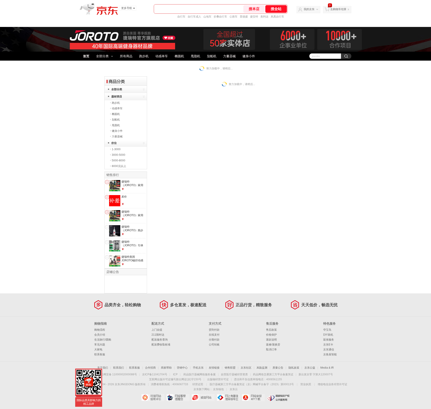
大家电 (98, 349)
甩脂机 (195, 56)
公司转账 (214, 344)
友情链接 (214, 367)
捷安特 (254, 16)
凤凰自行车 (277, 16)
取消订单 (271, 349)
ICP (175, 374)
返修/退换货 (273, 344)
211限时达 (158, 334)
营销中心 (182, 367)
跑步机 (144, 56)
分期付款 (214, 339)
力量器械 (229, 56)
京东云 (234, 389)
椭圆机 (179, 56)
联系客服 (99, 354)
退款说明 (271, 339)
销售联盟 (230, 367)
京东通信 (328, 349)
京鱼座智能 (330, 354)
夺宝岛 (327, 329)
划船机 (211, 56)
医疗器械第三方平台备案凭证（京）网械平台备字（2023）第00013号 (252, 384)
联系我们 (118, 367)
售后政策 (271, 329)
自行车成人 (194, 16)
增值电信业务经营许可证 (332, 384)
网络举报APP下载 (253, 397)
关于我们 (102, 367)
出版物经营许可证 (218, 379)
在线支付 (214, 334)
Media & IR (327, 367)
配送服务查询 (160, 339)
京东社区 (246, 367)
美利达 (264, 16)
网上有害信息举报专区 (228, 397)
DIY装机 (328, 334)
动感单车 (161, 56)
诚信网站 (203, 397)
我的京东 (309, 9)
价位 (114, 143)
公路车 (233, 16)
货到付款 (214, 329)
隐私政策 (293, 367)
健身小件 (248, 56)
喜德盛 (244, 16)
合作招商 (150, 367)
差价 (124, 196)
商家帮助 (166, 367)
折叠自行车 (220, 16)
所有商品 (126, 56)
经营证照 (197, 384)
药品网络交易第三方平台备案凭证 (273, 374)
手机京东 (198, 367)
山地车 (207, 16)
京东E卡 (328, 344)
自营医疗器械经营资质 (234, 374)
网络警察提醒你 (177, 397)
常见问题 (99, 344)
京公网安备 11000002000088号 (117, 374)
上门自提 (157, 329)
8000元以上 (119, 166)
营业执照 (305, 384)
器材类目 (116, 96)
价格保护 (271, 334)
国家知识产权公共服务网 (278, 397)
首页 (86, 56)
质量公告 (278, 367)
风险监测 (262, 367)
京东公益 (309, 367)
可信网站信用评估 (152, 397)
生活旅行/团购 (102, 339)
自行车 (181, 16)
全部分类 (102, 56)
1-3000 (116, 149)
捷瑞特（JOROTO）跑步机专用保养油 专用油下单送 (132, 232)
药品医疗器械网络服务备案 (199, 374)
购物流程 (99, 329)
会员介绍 (99, 334)
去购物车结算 (338, 9)
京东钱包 (218, 389)
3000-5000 (118, 154)
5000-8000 (118, 160)
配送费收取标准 (161, 344)
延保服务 (328, 339)
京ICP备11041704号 (154, 374)
